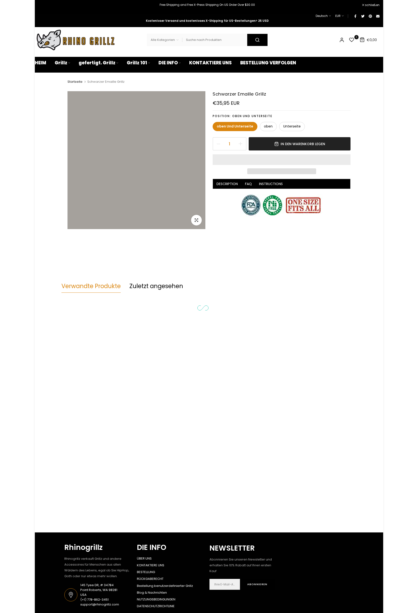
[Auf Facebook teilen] (355, 16)
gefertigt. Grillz (97, 63)
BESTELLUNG (146, 572)
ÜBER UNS (144, 558)
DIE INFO (168, 63)
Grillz (61, 63)
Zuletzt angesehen (156, 286)
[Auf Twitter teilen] (363, 16)
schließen (44, 5)
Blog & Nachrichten (152, 592)
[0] (351, 40)
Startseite (74, 82)
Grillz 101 (137, 63)
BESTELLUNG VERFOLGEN (268, 63)
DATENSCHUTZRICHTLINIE (156, 606)
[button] (282, 159)
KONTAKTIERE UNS (210, 63)
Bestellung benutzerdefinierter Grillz (165, 585)
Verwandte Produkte (91, 286)
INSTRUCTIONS (271, 184)
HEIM (40, 63)
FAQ (248, 184)
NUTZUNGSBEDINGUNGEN (156, 599)
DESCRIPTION (227, 184)
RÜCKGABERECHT (150, 578)
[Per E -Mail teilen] (378, 16)
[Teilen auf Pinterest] (370, 16)
